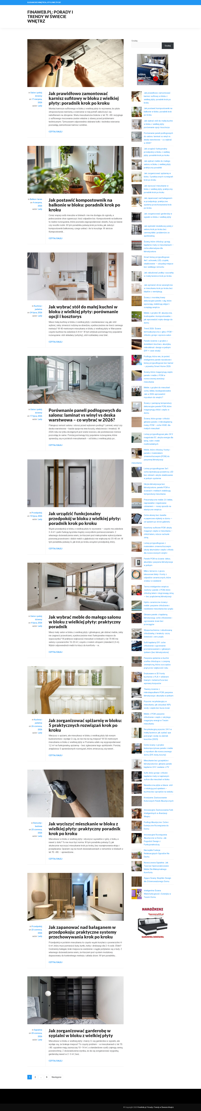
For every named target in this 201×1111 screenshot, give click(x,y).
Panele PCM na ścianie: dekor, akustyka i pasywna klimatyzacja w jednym (158, 562)
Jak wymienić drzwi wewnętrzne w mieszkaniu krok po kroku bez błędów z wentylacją (158, 288)
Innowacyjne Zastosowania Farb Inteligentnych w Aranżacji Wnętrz (158, 813)
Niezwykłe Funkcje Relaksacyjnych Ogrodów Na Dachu (156, 853)
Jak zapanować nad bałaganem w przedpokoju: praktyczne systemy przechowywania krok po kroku (82, 931)
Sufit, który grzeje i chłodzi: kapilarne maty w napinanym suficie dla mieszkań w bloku (156, 776)
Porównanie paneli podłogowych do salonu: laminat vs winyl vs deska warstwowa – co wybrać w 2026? (85, 415)
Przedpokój (37, 513)
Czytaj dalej (55, 132)
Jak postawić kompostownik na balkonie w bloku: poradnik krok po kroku (84, 204)
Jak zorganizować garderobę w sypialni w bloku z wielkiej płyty (81, 1033)
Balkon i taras (36, 199)
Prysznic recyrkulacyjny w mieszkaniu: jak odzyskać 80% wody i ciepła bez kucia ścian (157, 704)
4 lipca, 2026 (36, 623)
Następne (56, 1077)
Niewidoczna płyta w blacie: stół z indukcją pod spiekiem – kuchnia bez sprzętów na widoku (158, 788)
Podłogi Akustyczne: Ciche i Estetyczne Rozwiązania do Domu (156, 825)
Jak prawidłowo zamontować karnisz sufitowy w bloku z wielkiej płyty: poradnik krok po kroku (84, 98)
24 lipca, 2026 (36, 312)
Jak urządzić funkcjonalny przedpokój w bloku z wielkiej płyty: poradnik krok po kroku (85, 518)
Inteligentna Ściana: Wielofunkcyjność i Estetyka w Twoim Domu (157, 893)
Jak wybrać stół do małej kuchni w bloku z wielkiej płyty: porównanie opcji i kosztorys (83, 311)
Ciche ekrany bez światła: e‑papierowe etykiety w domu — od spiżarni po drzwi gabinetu (158, 518)
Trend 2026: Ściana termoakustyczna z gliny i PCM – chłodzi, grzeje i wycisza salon (158, 331)
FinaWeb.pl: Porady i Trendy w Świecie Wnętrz (50, 16)
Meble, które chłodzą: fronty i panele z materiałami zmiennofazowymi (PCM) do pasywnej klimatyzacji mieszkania (151, 456)
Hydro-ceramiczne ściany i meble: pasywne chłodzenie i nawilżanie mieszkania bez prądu (158, 605)
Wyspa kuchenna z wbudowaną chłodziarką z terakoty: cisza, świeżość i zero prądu (158, 633)
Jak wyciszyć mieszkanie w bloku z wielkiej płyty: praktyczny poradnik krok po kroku (84, 828)
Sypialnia (38, 1030)
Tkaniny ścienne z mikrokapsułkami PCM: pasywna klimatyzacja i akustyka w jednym (158, 692)
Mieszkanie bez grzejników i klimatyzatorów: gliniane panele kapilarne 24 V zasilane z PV (158, 763)
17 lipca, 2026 (36, 416)
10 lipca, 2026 (36, 516)
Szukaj (134, 41)
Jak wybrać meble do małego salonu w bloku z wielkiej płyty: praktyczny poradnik (85, 621)
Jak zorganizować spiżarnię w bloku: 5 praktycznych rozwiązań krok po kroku (85, 725)
